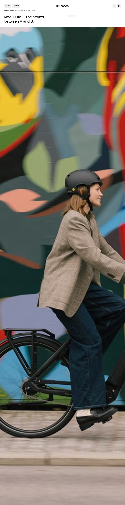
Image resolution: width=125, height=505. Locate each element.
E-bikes (7, 6)
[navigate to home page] (62, 6)
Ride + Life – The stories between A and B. (24, 10)
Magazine (16, 6)
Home (5, 10)
